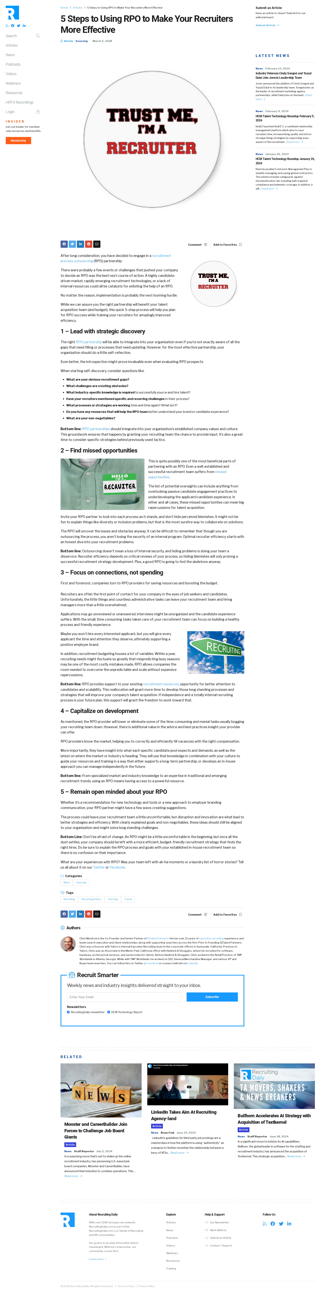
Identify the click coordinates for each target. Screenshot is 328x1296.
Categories (73, 876)
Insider (15, 121)
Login (10, 111)
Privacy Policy (146, 1286)
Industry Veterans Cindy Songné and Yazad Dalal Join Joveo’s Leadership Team (283, 75)
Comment (195, 244)
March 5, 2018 (102, 40)
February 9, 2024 (277, 111)
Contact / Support (221, 1245)
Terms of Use (125, 1286)
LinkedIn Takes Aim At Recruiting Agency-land (184, 1115)
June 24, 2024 (186, 1132)
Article (68, 40)
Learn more (96, 1259)
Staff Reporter (84, 1151)
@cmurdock (151, 963)
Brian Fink (167, 1132)
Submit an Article (269, 8)
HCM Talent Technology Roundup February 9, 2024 (285, 118)
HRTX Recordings (20, 102)
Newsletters (76, 1007)
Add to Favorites (225, 244)
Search (11, 36)
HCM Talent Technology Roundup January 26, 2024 (285, 161)
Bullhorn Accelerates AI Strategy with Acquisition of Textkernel (274, 1119)
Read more (293, 142)
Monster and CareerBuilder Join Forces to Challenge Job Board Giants (95, 1131)
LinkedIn (193, 963)
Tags (69, 893)
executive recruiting (211, 938)
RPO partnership (89, 342)
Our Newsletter (219, 1222)
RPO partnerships (96, 429)
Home (64, 7)
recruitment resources (161, 684)
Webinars (13, 83)
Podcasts (13, 64)
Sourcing (82, 40)
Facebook (117, 867)
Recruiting (69, 899)
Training (171, 1268)
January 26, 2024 (277, 154)
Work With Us (218, 1230)
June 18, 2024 (279, 1136)
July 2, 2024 (104, 1151)
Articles (11, 45)
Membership (18, 140)
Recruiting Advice (91, 899)
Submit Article (266, 25)
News (10, 55)
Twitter (99, 867)
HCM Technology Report (126, 1012)
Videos (11, 74)
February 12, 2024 (277, 68)
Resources (14, 92)
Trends (128, 899)
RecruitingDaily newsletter (88, 1012)
